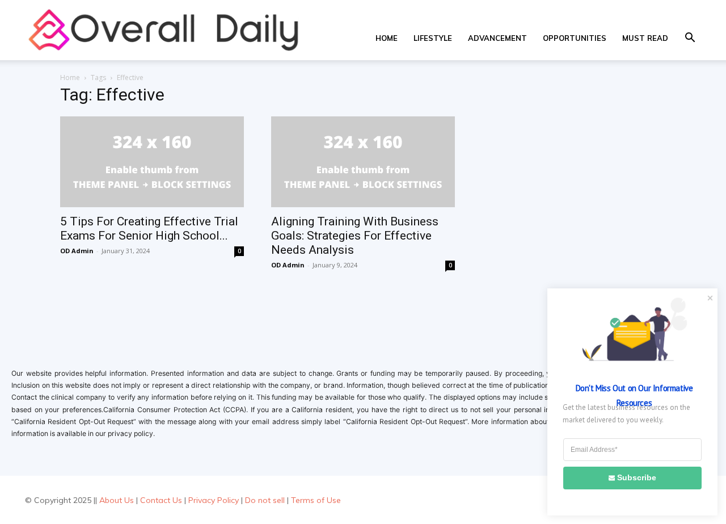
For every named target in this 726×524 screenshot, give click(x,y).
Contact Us (161, 500)
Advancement (497, 38)
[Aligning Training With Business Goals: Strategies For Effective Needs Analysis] (363, 161)
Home (386, 38)
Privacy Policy (213, 500)
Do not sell (265, 500)
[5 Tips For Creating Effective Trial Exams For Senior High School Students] (152, 161)
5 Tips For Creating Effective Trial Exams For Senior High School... (149, 228)
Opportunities (574, 38)
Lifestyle (432, 38)
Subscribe (636, 477)
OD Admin (77, 250)
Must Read (645, 38)
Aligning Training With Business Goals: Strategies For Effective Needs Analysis (354, 236)
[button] (689, 38)
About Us (116, 500)
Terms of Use (316, 500)
